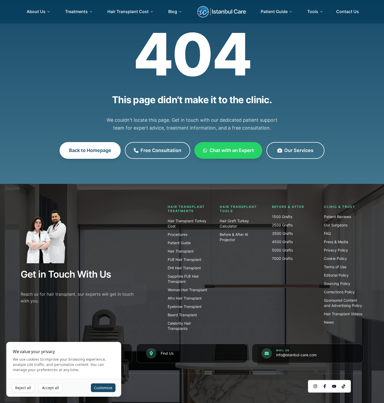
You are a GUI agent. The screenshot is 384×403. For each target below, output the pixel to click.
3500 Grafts (282, 233)
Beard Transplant (182, 315)
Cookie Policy (335, 258)
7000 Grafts (282, 258)
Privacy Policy (336, 250)
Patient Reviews (337, 216)
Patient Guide (274, 11)
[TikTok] (343, 386)
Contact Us (347, 11)
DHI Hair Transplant (184, 268)
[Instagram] (315, 386)
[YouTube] (334, 386)
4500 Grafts (282, 242)
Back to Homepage (90, 150)
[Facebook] (325, 386)
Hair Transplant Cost (128, 11)
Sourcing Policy (337, 283)
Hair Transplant (181, 251)
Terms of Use (335, 267)
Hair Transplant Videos (343, 314)
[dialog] (63, 369)
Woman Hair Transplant (187, 290)
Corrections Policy (339, 292)
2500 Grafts (282, 225)
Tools (312, 11)
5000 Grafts (282, 250)
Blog (172, 11)
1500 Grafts (282, 216)
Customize (103, 387)
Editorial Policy (336, 275)
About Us (36, 11)
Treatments (76, 11)
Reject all (23, 387)
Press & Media (336, 242)
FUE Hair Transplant (184, 259)
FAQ (327, 233)
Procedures (177, 234)
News (329, 322)
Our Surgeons (335, 225)
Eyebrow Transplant (185, 306)
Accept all (50, 387)
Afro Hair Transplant (185, 298)
